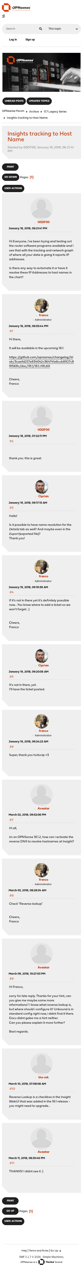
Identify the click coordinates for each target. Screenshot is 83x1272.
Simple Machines (52, 1256)
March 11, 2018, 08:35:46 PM (27, 1158)
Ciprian (43, 496)
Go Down (10, 177)
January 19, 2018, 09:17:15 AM (28, 502)
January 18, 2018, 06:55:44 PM (28, 326)
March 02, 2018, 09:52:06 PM (27, 814)
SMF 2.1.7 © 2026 (30, 1256)
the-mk (43, 1077)
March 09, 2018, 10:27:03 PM (27, 973)
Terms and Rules (38, 1250)
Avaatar (44, 808)
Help (24, 1250)
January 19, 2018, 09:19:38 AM (28, 587)
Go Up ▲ (56, 1250)
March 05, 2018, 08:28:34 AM (27, 890)
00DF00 (44, 222)
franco (43, 315)
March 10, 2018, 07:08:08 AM (27, 1084)
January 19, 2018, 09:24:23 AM (28, 741)
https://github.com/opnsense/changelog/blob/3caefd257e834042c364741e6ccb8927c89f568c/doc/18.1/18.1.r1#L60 (41, 362)
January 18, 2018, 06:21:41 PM (28, 228)
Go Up (10, 1211)
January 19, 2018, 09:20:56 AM (28, 671)
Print (10, 167)
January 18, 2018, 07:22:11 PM (28, 436)
